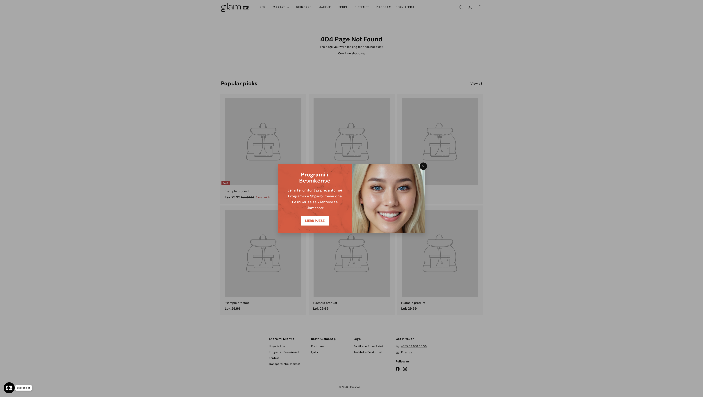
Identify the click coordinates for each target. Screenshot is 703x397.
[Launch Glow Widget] (9, 387)
